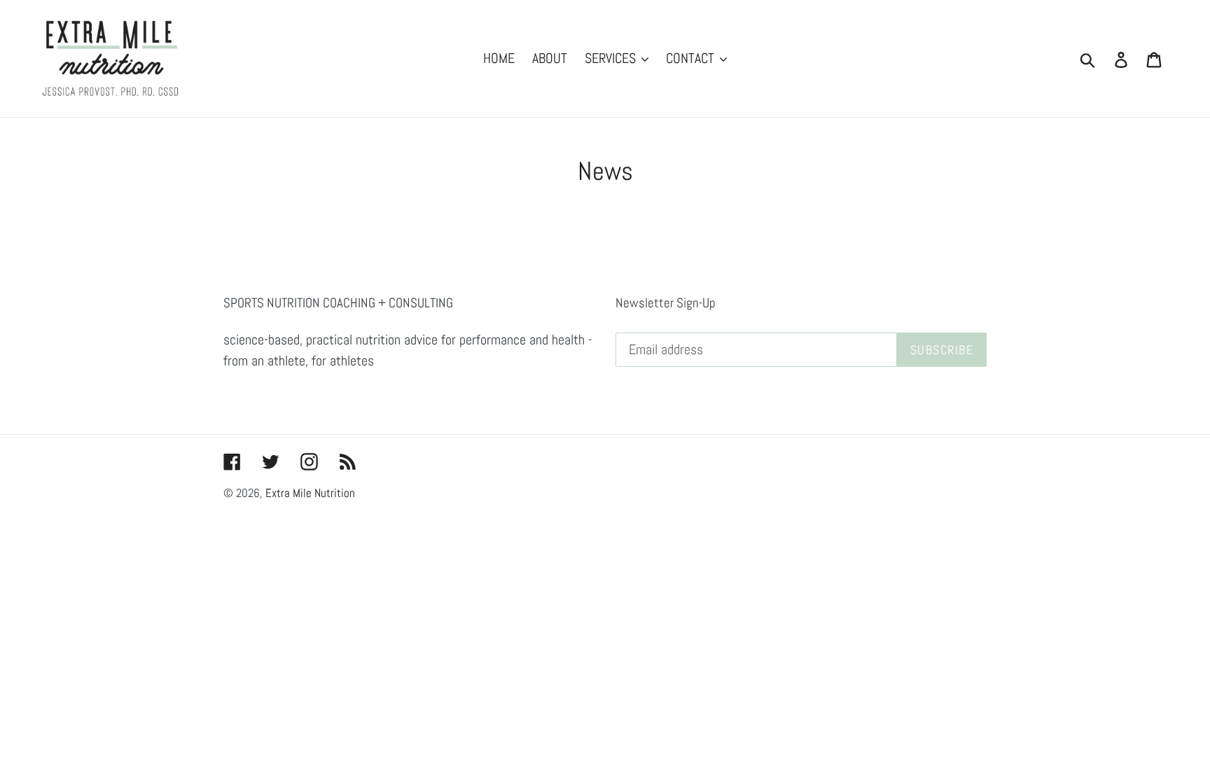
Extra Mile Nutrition (310, 493)
